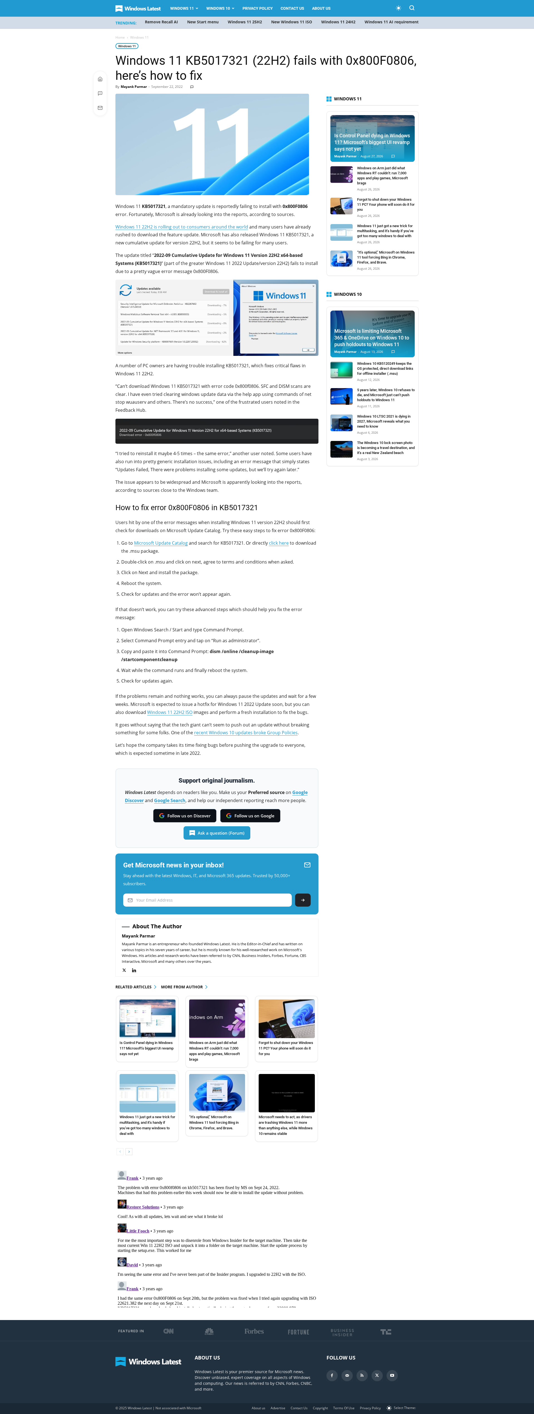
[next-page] (128, 1151)
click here (279, 543)
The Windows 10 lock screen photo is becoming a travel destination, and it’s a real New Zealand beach (386, 448)
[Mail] (347, 1375)
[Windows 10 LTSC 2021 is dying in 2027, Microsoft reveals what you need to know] (341, 423)
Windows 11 (182, 8)
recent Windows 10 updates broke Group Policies (246, 733)
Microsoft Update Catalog (161, 543)
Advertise (278, 1408)
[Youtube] (392, 1375)
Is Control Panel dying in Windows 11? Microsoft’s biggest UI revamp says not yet (147, 1048)
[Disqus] (216, 1238)
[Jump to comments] (100, 93)
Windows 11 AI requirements (393, 21)
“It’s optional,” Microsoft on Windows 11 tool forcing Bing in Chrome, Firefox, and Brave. (214, 1122)
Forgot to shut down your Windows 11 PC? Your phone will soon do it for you (286, 1048)
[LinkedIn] (137, 970)
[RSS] (362, 1375)
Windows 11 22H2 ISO (169, 712)
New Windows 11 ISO (291, 21)
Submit (303, 900)
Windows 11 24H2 (338, 21)
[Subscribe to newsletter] (100, 107)
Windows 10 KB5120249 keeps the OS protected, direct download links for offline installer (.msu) (385, 368)
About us (321, 8)
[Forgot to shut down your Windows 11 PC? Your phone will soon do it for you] (287, 1018)
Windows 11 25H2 (245, 21)
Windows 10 (218, 8)
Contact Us (292, 8)
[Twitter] (127, 970)
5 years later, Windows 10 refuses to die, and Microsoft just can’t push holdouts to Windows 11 (386, 395)
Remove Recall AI (161, 21)
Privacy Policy (258, 8)
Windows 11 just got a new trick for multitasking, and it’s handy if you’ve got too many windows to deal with (385, 231)
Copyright (320, 1408)
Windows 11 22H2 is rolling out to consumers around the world (181, 227)
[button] (412, 8)
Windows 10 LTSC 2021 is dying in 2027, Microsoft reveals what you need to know (384, 421)
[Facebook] (332, 1375)
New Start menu (203, 21)
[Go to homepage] (100, 79)
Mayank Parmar (134, 86)
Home (120, 37)
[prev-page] (120, 1151)
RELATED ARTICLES (133, 986)
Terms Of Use (344, 1408)
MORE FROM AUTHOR (182, 986)
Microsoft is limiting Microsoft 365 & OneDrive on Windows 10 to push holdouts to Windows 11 (371, 337)
